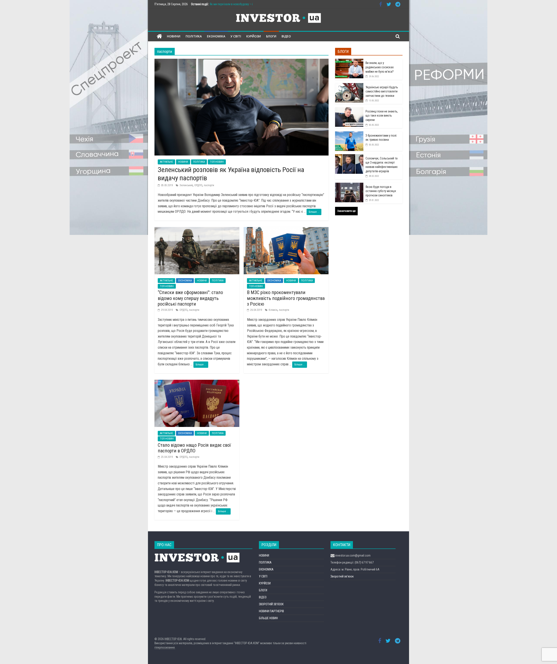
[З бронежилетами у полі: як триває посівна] (349, 133)
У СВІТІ (235, 36)
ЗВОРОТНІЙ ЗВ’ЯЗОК (271, 604)
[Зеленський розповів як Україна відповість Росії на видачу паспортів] (241, 61)
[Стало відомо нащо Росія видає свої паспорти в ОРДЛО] (196, 382)
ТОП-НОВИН (217, 161)
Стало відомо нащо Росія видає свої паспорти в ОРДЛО (194, 447)
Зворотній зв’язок (342, 576)
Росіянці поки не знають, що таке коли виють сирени (382, 116)
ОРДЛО (198, 185)
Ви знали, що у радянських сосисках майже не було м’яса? (380, 67)
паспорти (209, 185)
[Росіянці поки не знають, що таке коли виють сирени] (349, 109)
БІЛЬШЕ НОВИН (268, 618)
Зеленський (186, 185)
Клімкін (273, 309)
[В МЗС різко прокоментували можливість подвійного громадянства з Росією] (286, 230)
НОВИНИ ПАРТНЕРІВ (271, 611)
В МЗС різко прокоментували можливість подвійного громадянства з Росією (286, 298)
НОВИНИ (173, 36)
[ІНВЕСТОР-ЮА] (159, 36)
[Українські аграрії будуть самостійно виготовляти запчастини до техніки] (349, 85)
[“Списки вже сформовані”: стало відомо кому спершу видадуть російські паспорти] (196, 230)
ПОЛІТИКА (194, 36)
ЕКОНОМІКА (216, 36)
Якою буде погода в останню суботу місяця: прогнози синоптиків (381, 191)
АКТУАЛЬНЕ (166, 161)
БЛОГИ (271, 36)
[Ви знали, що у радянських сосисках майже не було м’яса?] (349, 61)
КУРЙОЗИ (253, 36)
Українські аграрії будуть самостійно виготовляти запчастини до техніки (382, 91)
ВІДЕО (286, 36)
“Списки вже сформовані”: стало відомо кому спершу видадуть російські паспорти (190, 298)
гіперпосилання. (164, 647)
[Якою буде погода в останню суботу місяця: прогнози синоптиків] (349, 185)
